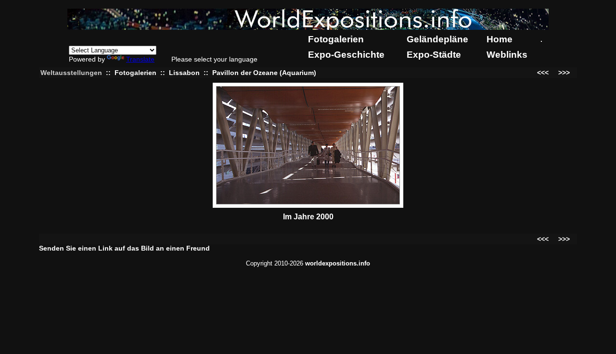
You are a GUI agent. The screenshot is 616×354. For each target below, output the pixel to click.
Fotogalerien (336, 39)
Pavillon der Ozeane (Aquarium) (264, 72)
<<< (543, 72)
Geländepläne (437, 39)
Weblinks (507, 55)
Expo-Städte (434, 55)
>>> (564, 72)
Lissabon (184, 72)
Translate (140, 59)
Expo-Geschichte (346, 55)
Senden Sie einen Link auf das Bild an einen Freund (124, 248)
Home (500, 39)
